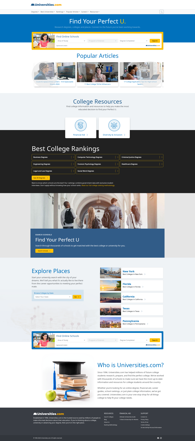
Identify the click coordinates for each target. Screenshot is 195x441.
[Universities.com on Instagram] (161, 438)
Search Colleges (108, 417)
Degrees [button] (34, 12)
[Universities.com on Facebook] (158, 438)
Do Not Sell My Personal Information (151, 427)
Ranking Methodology (110, 425)
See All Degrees (39, 178)
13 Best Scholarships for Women (129, 419)
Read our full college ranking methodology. (98, 185)
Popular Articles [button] (72, 12)
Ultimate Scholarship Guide (127, 417)
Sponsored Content (61, 45)
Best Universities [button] (47, 12)
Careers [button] (84, 12)
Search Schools (43, 251)
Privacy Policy (144, 419)
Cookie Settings (145, 425)
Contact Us (144, 417)
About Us (106, 422)
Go (75, 297)
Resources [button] (94, 12)
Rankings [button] (59, 12)
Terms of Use (144, 422)
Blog (105, 419)
